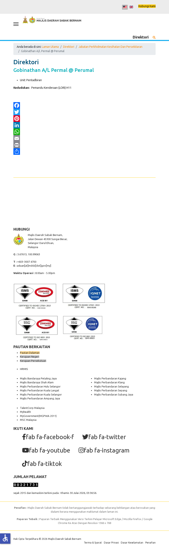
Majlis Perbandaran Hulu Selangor (40, 386)
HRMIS (24, 368)
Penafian (150, 542)
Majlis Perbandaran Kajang (110, 378)
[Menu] (16, 24)
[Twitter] (84, 112)
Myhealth (25, 411)
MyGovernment (29, 415)
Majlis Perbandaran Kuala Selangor (41, 394)
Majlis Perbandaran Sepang (110, 390)
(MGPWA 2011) (48, 415)
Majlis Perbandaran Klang (109, 382)
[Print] (84, 145)
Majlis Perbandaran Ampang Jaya (40, 398)
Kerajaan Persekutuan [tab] (33, 360)
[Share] (84, 151)
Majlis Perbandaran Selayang (111, 386)
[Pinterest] (84, 118)
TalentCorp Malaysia (32, 407)
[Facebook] (84, 105)
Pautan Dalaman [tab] (30, 352)
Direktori (141, 37)
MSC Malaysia (28, 419)
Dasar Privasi (111, 542)
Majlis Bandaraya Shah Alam (37, 382)
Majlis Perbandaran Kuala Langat (39, 390)
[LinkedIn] (84, 125)
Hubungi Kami (147, 6)
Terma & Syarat (93, 542)
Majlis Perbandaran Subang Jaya (113, 394)
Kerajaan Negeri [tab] (29, 356)
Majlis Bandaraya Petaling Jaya (38, 378)
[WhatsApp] (84, 131)
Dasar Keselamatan (132, 542)
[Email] (84, 138)
